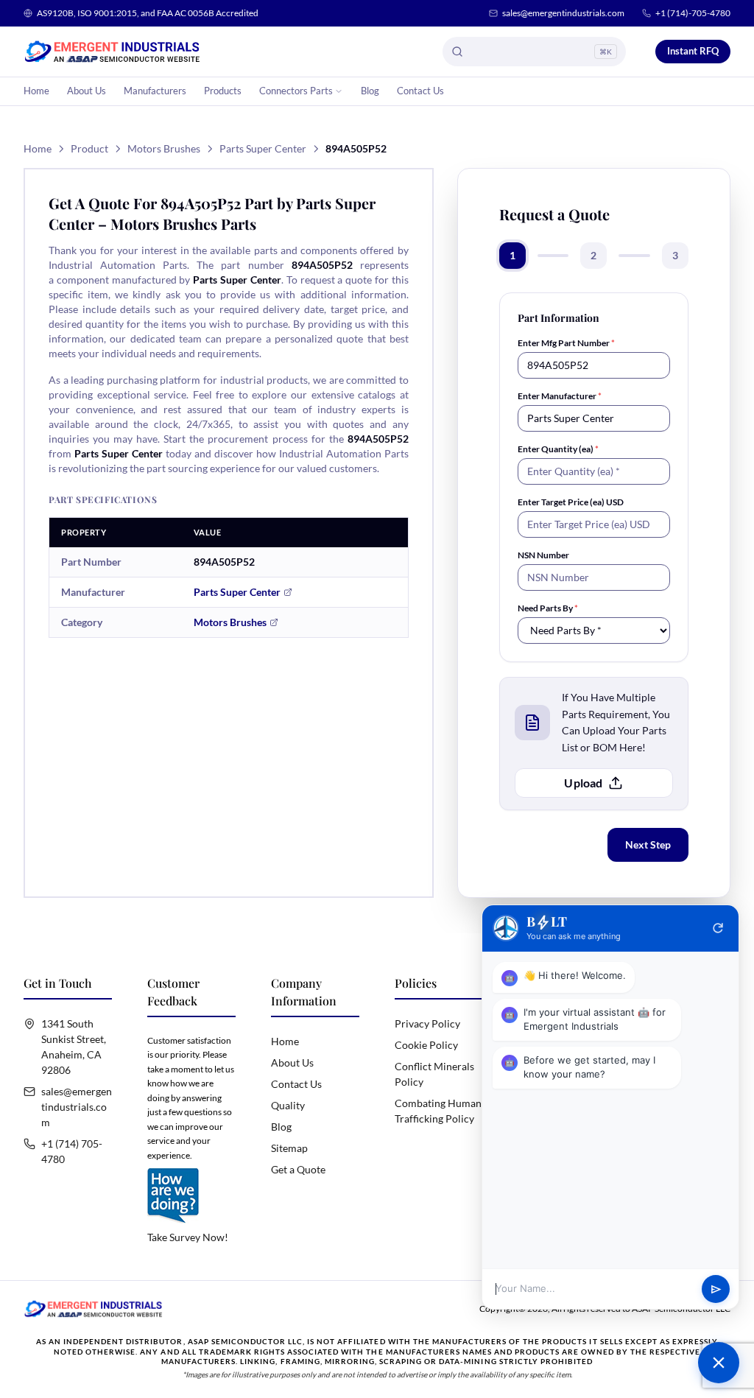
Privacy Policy (427, 1023)
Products (223, 90)
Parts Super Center (262, 148)
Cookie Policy (426, 1045)
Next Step (648, 844)
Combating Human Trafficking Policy (438, 1111)
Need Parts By (548, 608)
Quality (288, 1105)
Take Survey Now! (187, 1237)
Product (89, 148)
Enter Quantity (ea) (558, 448)
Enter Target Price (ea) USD (571, 501)
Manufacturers (155, 90)
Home (36, 90)
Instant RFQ (693, 51)
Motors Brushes (163, 148)
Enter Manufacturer (560, 395)
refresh (718, 928)
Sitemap (289, 1148)
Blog (370, 90)
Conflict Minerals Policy (434, 1074)
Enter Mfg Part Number (566, 342)
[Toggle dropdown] (338, 91)
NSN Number (543, 555)
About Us (86, 90)
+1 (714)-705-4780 (692, 12)
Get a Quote (298, 1169)
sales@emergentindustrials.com (563, 12)
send (716, 1289)
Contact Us (420, 90)
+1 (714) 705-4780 (71, 1151)
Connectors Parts (296, 90)
